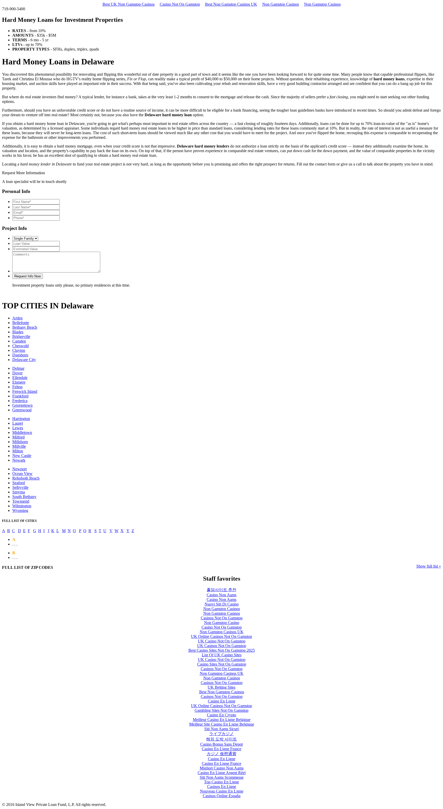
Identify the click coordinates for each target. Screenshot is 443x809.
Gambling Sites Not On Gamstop (221, 710)
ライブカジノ (221, 734)
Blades (17, 332)
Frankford (20, 396)
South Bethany (24, 496)
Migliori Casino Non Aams (222, 768)
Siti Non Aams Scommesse (222, 777)
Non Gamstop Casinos (280, 4)
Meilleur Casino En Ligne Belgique (221, 719)
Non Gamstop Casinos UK (222, 632)
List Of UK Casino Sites (221, 655)
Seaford (18, 483)
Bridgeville (21, 336)
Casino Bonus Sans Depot (221, 744)
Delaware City (24, 359)
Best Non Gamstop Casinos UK (231, 4)
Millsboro (20, 442)
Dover (17, 373)
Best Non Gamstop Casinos (221, 692)
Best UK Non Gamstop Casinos (129, 4)
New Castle (21, 455)
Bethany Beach (24, 327)
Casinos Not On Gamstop (222, 618)
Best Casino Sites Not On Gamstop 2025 (221, 650)
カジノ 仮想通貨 (221, 754)
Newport (19, 469)
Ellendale (19, 377)
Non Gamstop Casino (221, 622)
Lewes (17, 428)
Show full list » (428, 566)
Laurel (17, 423)
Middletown (22, 432)
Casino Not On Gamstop (180, 4)
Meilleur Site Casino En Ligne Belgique (221, 724)
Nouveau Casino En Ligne (221, 791)
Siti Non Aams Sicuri (221, 729)
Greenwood (22, 410)
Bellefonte (20, 322)
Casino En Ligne (221, 701)
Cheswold (20, 346)
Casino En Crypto (221, 715)
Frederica (19, 400)
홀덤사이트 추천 (221, 590)
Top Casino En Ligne (221, 782)
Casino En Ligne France (221, 749)
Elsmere (18, 382)
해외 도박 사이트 (221, 739)
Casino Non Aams (221, 595)
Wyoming (20, 510)
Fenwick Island (24, 391)
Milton (17, 451)
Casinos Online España (221, 796)
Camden (19, 341)
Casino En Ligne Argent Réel (222, 773)
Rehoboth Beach (25, 478)
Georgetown (22, 405)
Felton (17, 387)
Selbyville (20, 487)
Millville (19, 446)
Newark (18, 460)
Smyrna (18, 492)
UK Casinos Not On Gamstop (221, 646)
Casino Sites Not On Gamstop (221, 664)
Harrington (21, 418)
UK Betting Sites (221, 687)
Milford (18, 437)
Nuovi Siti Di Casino (222, 604)
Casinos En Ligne (221, 786)
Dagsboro (20, 355)
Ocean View (22, 473)
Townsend (20, 501)
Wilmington (21, 506)
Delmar (18, 368)
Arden (17, 318)
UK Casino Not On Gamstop (221, 641)
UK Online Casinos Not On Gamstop (221, 636)
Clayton (18, 350)
